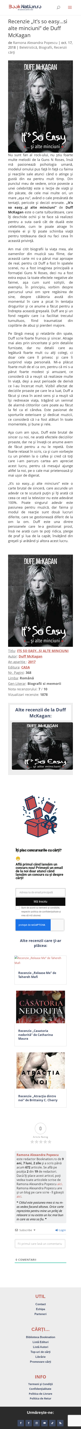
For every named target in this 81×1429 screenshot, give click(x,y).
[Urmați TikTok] (52, 1423)
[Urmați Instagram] (36, 1423)
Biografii (45, 47)
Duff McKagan (30, 656)
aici (59, 1184)
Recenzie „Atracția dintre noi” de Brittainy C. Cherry (37, 1098)
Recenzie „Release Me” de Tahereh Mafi (37, 975)
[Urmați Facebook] (21, 1423)
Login (62, 1230)
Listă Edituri (41, 1342)
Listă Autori (40, 1347)
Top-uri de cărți (40, 1351)
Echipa (40, 1309)
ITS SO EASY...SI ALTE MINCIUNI (43, 651)
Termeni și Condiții (40, 1384)
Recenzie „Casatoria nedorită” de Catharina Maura (35, 1035)
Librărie (40, 1356)
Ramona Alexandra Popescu (35, 42)
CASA (25, 667)
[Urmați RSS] (60, 1423)
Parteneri (40, 1314)
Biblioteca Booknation (40, 1337)
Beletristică (28, 47)
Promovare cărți (40, 1361)
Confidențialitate (40, 1389)
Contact (40, 1304)
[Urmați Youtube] (44, 1423)
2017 (32, 661)
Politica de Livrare (40, 1393)
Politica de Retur (40, 1398)
